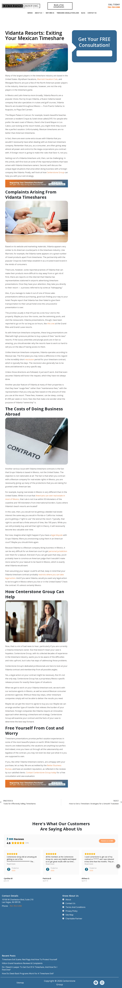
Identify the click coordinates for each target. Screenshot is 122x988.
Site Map (69, 914)
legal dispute (57, 535)
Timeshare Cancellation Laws (68, 13)
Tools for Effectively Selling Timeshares (19, 803)
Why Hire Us (50, 13)
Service (30, 13)
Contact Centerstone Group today (41, 772)
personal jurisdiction (58, 551)
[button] (4, 866)
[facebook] (96, 982)
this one (51, 323)
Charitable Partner (74, 918)
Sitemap (20, 982)
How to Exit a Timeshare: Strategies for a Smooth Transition (94, 803)
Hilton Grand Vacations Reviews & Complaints (22, 963)
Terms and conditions (75, 907)
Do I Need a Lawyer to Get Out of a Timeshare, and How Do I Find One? (29, 968)
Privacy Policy (71, 911)
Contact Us (92, 13)
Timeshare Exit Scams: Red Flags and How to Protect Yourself (29, 959)
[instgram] (102, 982)
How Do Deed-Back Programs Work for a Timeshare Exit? (28, 973)
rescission (29, 359)
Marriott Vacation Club (47, 79)
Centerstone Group (55, 172)
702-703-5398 (114, 7)
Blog (83, 13)
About (68, 899)
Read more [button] (11, 864)
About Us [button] (38, 13)
